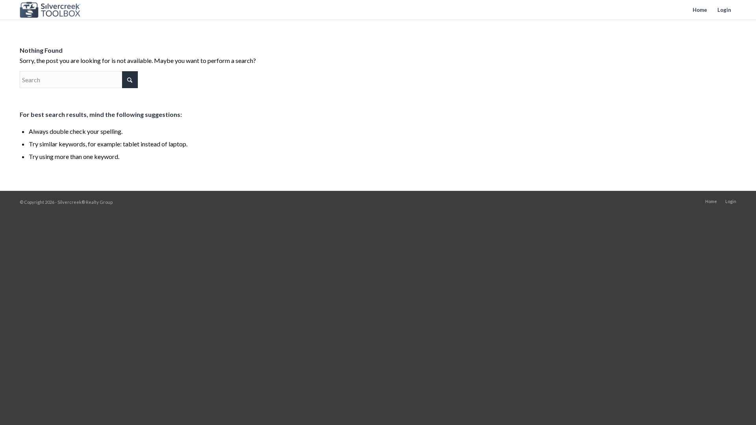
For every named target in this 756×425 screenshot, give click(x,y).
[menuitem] (699, 10)
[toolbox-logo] (50, 10)
